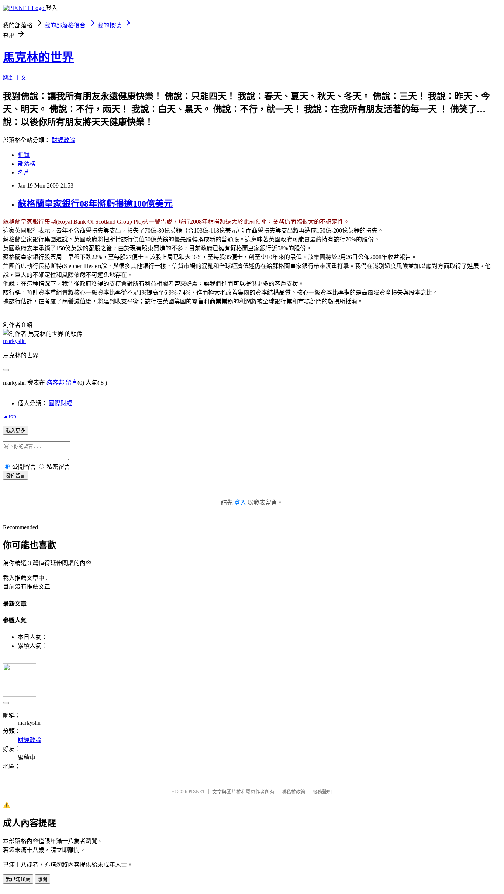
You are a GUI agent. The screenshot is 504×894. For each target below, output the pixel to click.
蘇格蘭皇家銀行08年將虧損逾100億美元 (95, 204)
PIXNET (197, 791)
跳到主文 (15, 78)
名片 (24, 172)
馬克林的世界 (38, 57)
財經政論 (63, 140)
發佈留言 (15, 475)
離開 (42, 879)
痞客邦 (55, 382)
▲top (9, 416)
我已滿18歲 (18, 879)
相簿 (24, 155)
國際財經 (60, 403)
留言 (71, 382)
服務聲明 (322, 791)
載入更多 (15, 430)
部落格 (26, 164)
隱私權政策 (293, 791)
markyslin (14, 341)
